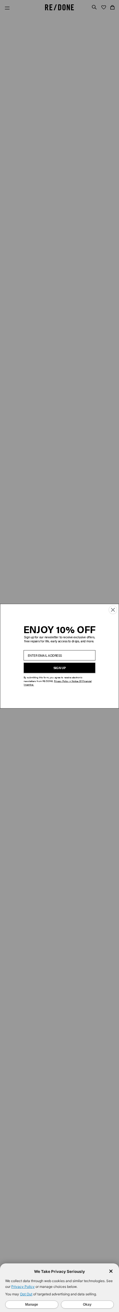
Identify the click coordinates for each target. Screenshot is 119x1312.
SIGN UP (59, 668)
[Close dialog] (113, 610)
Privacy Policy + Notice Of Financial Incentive (58, 682)
